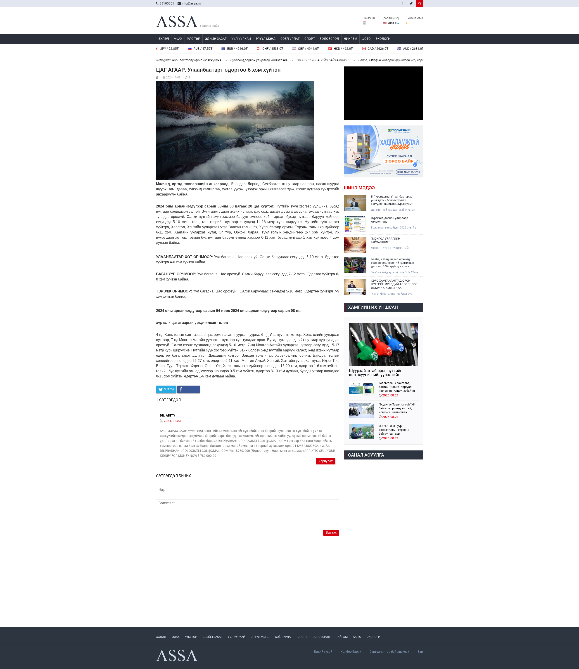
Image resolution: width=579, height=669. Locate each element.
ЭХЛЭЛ (163, 38)
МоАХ (178, 38)
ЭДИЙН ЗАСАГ (216, 38)
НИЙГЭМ (350, 38)
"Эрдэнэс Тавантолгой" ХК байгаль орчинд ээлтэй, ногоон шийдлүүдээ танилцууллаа (397, 408)
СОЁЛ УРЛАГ (290, 38)
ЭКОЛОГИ (382, 38)
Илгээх (331, 533)
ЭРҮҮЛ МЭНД (266, 38)
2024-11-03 (173, 77)
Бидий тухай (323, 651)
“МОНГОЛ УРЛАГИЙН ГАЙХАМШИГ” (302, 60)
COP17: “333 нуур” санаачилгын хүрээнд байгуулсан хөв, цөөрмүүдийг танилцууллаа (398, 429)
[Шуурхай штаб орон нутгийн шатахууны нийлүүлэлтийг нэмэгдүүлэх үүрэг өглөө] (383, 344)
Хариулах (325, 461)
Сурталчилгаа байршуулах (389, 651)
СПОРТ (309, 38)
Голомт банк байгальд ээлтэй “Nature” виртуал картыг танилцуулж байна (397, 386)
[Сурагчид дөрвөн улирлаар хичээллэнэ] (355, 224)
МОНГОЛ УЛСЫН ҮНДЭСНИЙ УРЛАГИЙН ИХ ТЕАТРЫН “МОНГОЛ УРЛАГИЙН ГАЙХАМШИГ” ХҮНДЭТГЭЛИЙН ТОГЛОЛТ (393, 248)
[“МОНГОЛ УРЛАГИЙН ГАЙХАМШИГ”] (355, 245)
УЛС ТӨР (193, 38)
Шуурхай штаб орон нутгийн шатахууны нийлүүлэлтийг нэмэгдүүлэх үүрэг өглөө (375, 373)
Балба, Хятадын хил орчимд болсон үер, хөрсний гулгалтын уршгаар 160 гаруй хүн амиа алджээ (407, 60)
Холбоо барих (351, 651)
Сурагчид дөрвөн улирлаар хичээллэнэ (238, 60)
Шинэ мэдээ (359, 188)
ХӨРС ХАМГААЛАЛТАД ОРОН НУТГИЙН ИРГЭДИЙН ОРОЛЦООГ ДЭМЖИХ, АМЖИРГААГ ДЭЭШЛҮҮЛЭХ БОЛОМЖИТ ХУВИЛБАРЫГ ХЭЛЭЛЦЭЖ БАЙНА (394, 284)
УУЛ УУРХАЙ (241, 38)
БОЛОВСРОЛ (329, 38)
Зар (420, 651)
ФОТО (366, 38)
